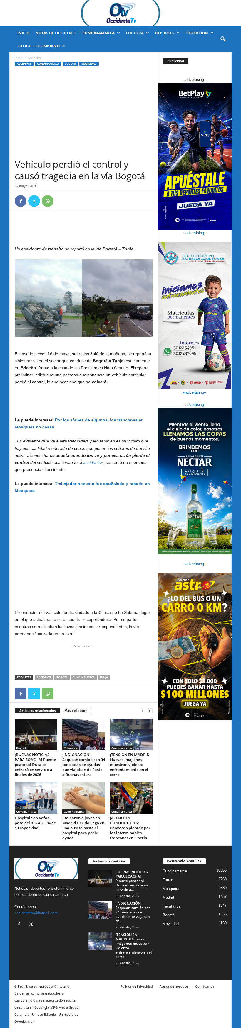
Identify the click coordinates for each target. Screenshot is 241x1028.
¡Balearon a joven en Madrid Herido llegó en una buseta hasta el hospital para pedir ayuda (83, 827)
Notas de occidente (55, 32)
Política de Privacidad (136, 986)
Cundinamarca (98, 32)
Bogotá (70, 64)
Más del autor (75, 710)
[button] (222, 39)
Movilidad (89, 64)
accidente (92, 462)
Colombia (70, 748)
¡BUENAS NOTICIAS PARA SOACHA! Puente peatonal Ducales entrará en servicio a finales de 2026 (35, 764)
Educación (196, 32)
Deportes (164, 32)
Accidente (24, 64)
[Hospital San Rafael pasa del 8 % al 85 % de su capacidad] (36, 798)
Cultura (135, 32)
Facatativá (171, 906)
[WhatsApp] (47, 201)
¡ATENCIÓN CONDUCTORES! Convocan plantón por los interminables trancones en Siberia (130, 827)
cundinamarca (84, 677)
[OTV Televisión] (120, 13)
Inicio (23, 32)
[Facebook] (20, 201)
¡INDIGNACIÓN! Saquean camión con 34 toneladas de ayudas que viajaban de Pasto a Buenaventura (83, 764)
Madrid (168, 897)
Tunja (104, 677)
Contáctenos (204, 986)
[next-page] (150, 711)
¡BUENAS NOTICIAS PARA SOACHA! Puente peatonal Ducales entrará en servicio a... (132, 880)
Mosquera (171, 888)
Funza (168, 880)
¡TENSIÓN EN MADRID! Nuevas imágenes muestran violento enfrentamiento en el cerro (130, 764)
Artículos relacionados (37, 710)
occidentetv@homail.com (36, 913)
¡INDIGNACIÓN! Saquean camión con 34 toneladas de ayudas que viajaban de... (133, 912)
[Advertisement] (84, 114)
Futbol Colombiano (38, 45)
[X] (34, 201)
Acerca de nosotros (174, 986)
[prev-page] (142, 711)
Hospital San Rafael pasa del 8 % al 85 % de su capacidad (35, 822)
